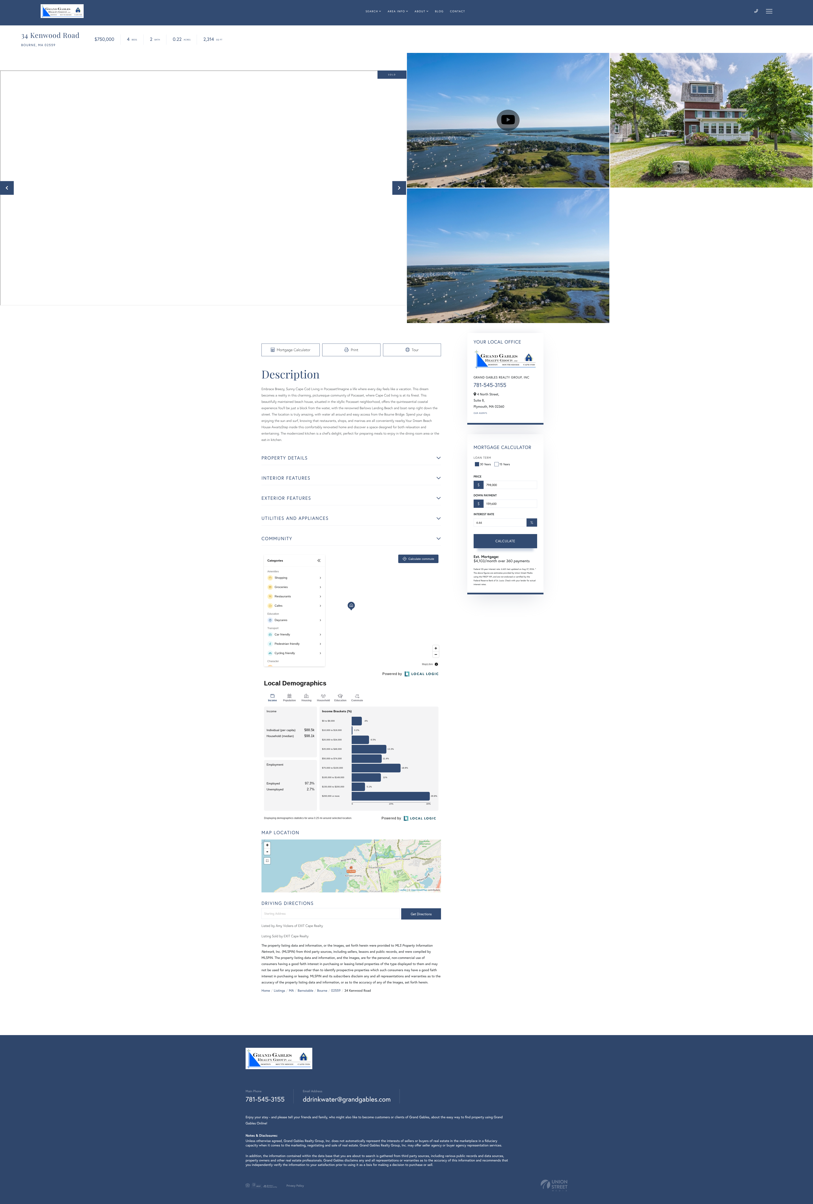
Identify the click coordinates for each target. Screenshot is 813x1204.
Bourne (322, 990)
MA (291, 990)
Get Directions (421, 914)
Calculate (505, 541)
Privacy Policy (295, 1185)
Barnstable (305, 990)
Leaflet (403, 890)
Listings (279, 990)
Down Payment (485, 495)
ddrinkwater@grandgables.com (347, 1099)
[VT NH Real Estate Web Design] (554, 1185)
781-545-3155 (490, 385)
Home (265, 990)
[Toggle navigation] (769, 11)
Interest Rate (484, 514)
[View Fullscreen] (267, 861)
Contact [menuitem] (457, 11)
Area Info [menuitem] (396, 11)
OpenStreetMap (419, 890)
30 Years (485, 464)
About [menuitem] (420, 11)
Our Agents (480, 413)
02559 (336, 990)
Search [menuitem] (372, 11)
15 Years (504, 464)
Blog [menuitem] (439, 11)
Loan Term (482, 458)
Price (477, 476)
